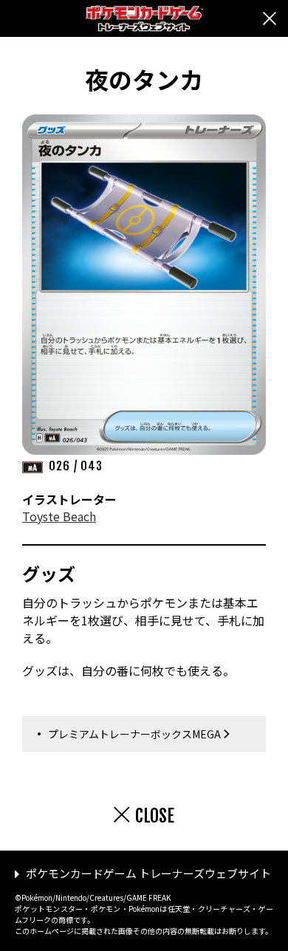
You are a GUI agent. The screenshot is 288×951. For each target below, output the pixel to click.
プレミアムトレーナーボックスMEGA (134, 734)
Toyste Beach (59, 516)
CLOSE (154, 816)
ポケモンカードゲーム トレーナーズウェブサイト (148, 873)
